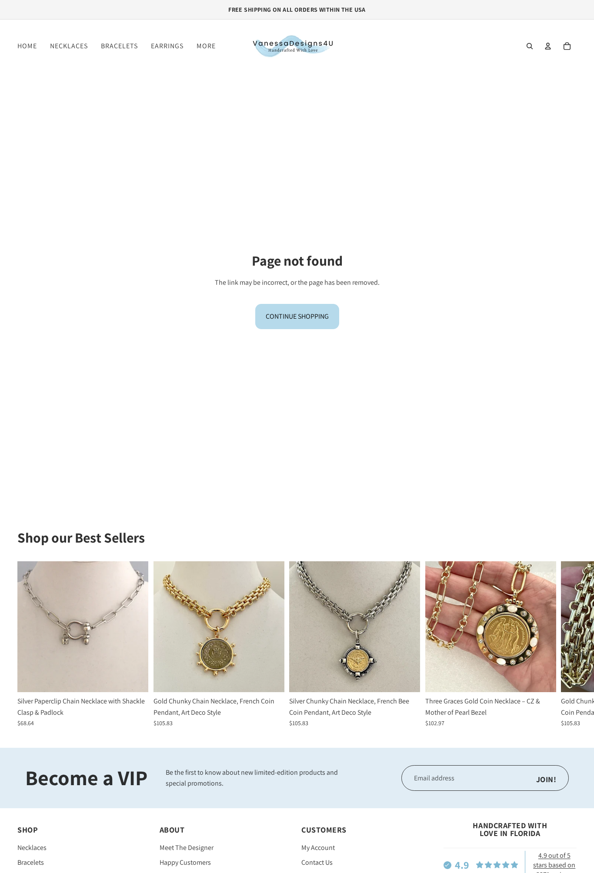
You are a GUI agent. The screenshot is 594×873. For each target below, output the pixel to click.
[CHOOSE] (135, 678)
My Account (318, 848)
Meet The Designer (187, 848)
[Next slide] (567, 643)
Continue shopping (297, 316)
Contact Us (317, 862)
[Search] (529, 46)
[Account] (547, 46)
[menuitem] (206, 46)
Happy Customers (185, 862)
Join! (546, 779)
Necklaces (32, 848)
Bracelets (30, 862)
